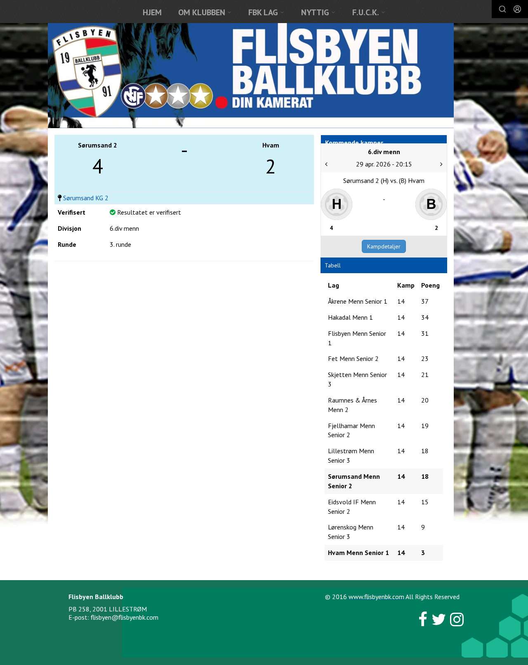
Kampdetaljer (384, 246)
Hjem (152, 12)
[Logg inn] (517, 9)
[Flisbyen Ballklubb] (251, 75)
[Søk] (502, 9)
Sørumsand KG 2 (85, 198)
